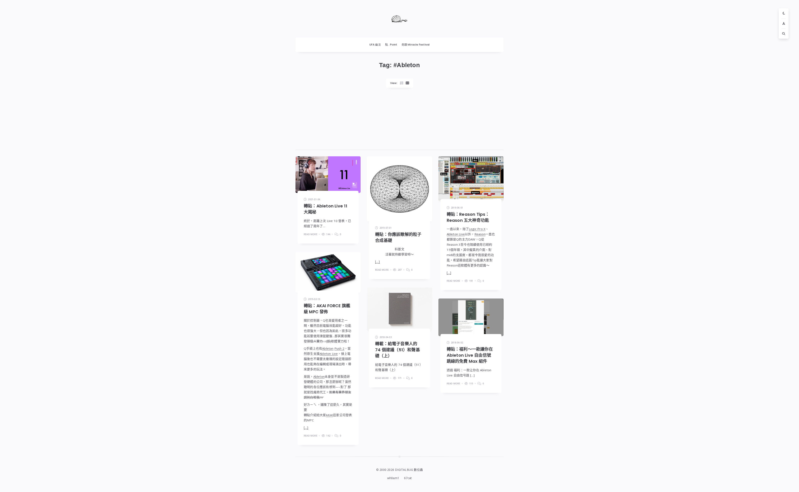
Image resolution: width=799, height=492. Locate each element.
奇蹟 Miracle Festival (416, 45)
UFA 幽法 (375, 45)
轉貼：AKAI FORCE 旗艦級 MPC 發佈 (327, 309)
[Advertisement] (399, 121)
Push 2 (339, 348)
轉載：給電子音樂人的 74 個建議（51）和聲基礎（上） (397, 350)
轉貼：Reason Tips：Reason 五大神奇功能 (468, 217)
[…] (377, 261)
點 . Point (391, 45)
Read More (310, 234)
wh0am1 (393, 478)
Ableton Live (456, 234)
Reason (479, 234)
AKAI (329, 415)
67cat (408, 478)
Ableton (327, 348)
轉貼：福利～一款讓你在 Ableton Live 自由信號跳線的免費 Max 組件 (470, 355)
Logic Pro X (477, 229)
